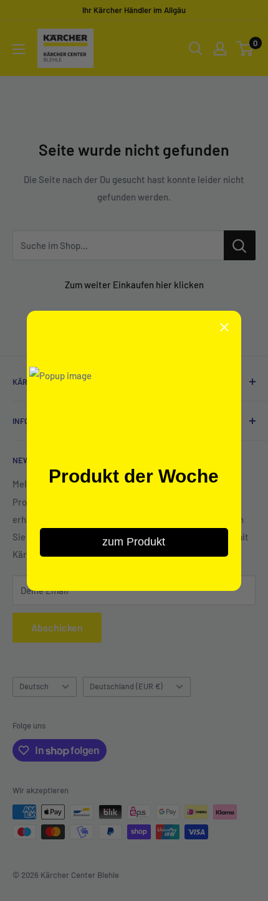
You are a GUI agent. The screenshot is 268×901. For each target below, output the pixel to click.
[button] (224, 328)
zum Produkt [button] (133, 541)
